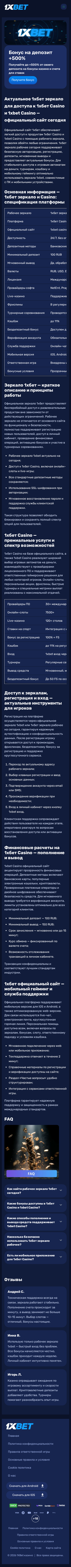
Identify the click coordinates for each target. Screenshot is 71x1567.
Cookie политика (19, 1467)
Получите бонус (23, 80)
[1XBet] (16, 7)
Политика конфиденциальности (30, 1443)
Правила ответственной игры (29, 1451)
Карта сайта (53, 1547)
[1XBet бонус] (35, 32)
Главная (13, 1435)
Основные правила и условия (29, 1459)
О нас (12, 1475)
